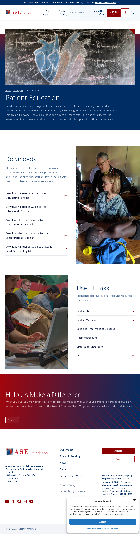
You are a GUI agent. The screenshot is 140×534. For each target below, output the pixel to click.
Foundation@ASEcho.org (106, 2)
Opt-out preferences (95, 529)
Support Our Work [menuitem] (98, 13)
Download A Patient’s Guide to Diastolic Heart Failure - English (28, 249)
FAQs (80, 355)
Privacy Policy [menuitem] (68, 485)
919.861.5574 (11, 481)
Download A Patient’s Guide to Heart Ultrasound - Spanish (27, 209)
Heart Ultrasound (87, 337)
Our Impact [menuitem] (46, 13)
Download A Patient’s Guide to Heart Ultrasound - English (27, 195)
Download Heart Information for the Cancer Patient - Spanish (26, 235)
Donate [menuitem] (113, 13)
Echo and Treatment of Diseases (96, 328)
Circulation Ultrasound (90, 346)
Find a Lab (83, 311)
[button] (134, 501)
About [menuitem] (81, 12)
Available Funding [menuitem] (63, 13)
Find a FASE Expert (88, 320)
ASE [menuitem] (125, 13)
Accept (102, 521)
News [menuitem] (73, 12)
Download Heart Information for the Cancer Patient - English (26, 222)
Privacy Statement (111, 529)
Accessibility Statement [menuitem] (74, 491)
